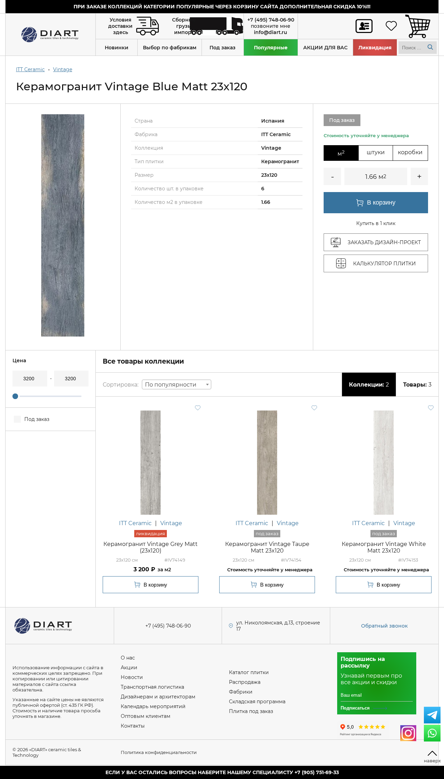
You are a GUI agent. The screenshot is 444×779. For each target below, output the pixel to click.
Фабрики (241, 692)
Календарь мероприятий (153, 706)
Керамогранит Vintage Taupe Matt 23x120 (267, 547)
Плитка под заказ (251, 711)
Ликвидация (375, 47)
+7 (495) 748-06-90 (270, 20)
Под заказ (223, 47)
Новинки (116, 47)
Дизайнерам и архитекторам (158, 697)
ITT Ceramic (30, 69)
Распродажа (245, 682)
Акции (129, 667)
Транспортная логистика (152, 687)
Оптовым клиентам (145, 716)
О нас (128, 658)
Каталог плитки (249, 672)
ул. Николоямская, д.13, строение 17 (278, 626)
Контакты (133, 726)
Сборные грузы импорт (184, 26)
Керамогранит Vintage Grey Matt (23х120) (150, 547)
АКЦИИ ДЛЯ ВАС (325, 47)
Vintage (62, 69)
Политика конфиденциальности (159, 752)
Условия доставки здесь (120, 26)
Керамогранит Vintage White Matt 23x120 (384, 547)
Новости (132, 677)
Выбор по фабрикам (169, 47)
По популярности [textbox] (170, 384)
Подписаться (355, 708)
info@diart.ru (270, 32)
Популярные (271, 47)
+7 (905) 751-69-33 (316, 772)
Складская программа (257, 701)
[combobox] (176, 384)
